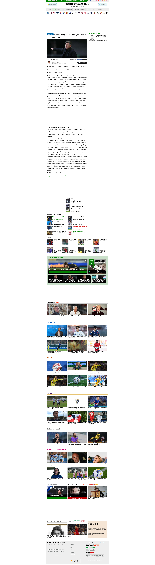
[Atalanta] (48, 13)
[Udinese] (104, 13)
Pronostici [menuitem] (100, 9)
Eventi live (54, 0)
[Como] (57, 13)
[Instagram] (96, 1)
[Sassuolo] (97, 13)
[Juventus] (73, 13)
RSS (71, 549)
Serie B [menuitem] (58, 9)
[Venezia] (107, 13)
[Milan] (82, 13)
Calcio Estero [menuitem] (76, 9)
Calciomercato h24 (82, 0)
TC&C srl (52, 544)
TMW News (75, 0)
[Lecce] (79, 13)
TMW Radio (63, 0)
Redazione (72, 544)
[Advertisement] (98, 81)
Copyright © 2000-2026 (51, 551)
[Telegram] (100, 1)
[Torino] (100, 13)
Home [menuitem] (50, 9)
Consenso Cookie (73, 555)
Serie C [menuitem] (63, 9)
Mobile (71, 547)
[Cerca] (108, 10)
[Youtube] (98, 1)
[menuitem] (47, 10)
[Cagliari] (54, 13)
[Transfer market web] (107, 1)
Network (49, 0)
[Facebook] (90, 1)
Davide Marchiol (55, 62)
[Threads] (94, 1)
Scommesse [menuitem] (93, 9)
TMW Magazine (69, 0)
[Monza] (85, 13)
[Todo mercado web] (104, 1)
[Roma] (94, 13)
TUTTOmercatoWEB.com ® (60, 551)
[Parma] (91, 13)
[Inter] (70, 13)
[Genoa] (66, 13)
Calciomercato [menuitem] (69, 9)
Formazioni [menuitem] (82, 9)
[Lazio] (76, 13)
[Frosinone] (63, 13)
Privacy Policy (73, 554)
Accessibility (72, 552)
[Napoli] (88, 13)
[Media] (102, 1)
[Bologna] (51, 13)
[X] (92, 1)
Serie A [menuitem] (54, 9)
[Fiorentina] (60, 13)
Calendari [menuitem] (88, 9)
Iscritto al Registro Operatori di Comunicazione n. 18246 (56, 549)
